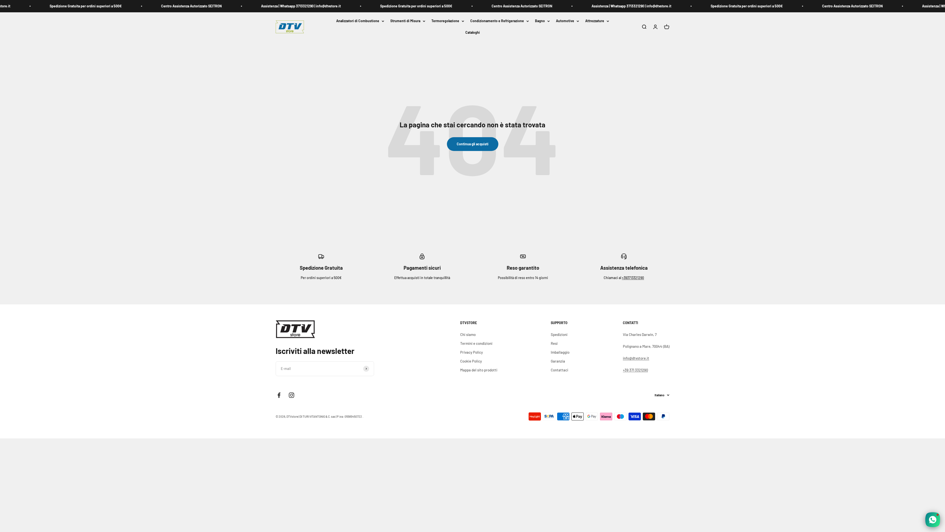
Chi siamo (468, 334)
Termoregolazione (445, 21)
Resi (554, 343)
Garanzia (558, 361)
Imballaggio (560, 352)
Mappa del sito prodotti (478, 370)
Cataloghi (472, 33)
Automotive (565, 21)
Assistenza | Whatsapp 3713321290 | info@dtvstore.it (275, 6)
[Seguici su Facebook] (279, 395)
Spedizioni (559, 334)
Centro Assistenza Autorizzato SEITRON (165, 6)
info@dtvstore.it (636, 358)
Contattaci (559, 370)
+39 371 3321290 (635, 370)
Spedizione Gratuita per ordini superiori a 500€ (60, 6)
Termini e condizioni (476, 343)
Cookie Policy (471, 361)
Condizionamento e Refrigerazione (497, 21)
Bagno (540, 21)
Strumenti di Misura (405, 21)
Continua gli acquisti (472, 144)
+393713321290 (633, 278)
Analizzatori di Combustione (357, 21)
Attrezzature (594, 21)
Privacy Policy (471, 352)
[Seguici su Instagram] (291, 395)
